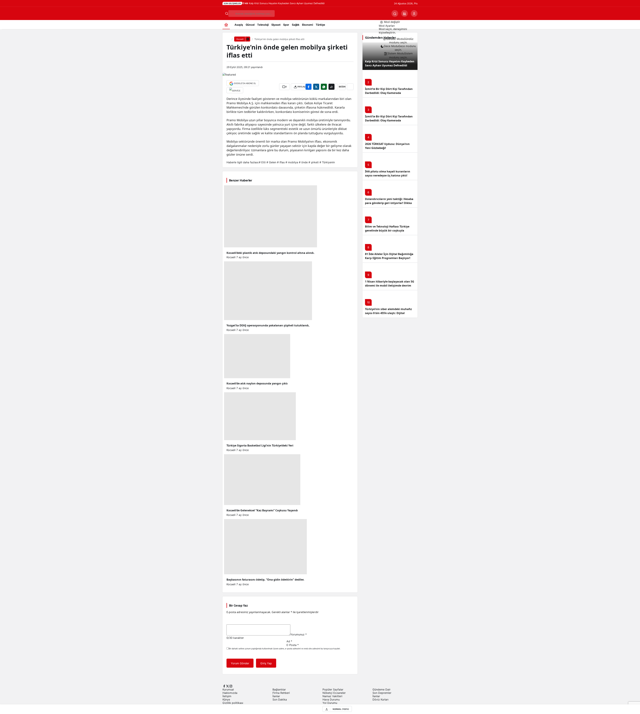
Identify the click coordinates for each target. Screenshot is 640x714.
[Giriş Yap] (414, 13)
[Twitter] (227, 685)
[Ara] (395, 13)
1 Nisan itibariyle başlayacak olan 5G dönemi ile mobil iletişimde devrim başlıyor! (389, 285)
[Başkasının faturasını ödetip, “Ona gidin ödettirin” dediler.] (290, 355)
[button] (404, 13)
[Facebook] (224, 685)
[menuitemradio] (398, 40)
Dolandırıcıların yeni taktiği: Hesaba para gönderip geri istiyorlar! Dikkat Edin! (389, 203)
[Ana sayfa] (226, 25)
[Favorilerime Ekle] (350, 86)
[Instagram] (230, 685)
